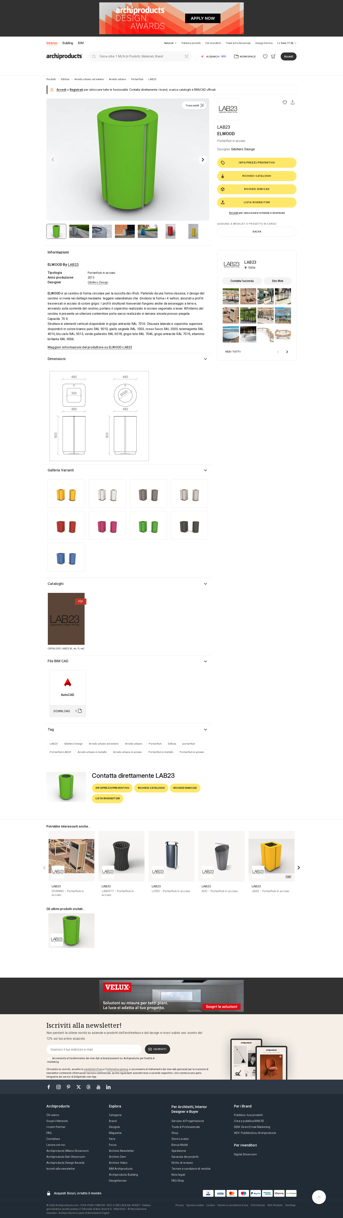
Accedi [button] (288, 56)
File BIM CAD (58, 661)
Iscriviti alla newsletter (60, 1168)
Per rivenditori (213, 43)
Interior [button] (52, 43)
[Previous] (52, 159)
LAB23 (223, 127)
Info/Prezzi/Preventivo (257, 162)
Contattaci (53, 1138)
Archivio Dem (117, 1156)
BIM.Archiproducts (121, 1168)
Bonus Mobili (180, 1144)
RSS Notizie (258, 1205)
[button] (170, 43)
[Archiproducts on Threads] (89, 1087)
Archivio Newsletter (121, 1150)
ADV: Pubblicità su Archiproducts (255, 1132)
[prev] (277, 352)
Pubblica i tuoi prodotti (248, 1115)
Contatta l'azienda (242, 281)
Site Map (290, 1205)
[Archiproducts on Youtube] (99, 1087)
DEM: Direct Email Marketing (252, 1127)
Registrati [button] (76, 89)
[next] (287, 352)
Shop (175, 1132)
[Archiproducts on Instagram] (59, 1087)
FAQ (49, 1132)
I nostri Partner (56, 1127)
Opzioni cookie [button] (195, 1205)
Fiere (112, 1138)
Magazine (115, 1132)
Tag (51, 729)
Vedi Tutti (233, 351)
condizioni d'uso (93, 1069)
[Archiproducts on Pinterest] (69, 1087)
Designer (114, 1127)
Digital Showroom (245, 1154)
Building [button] (67, 43)
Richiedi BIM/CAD (257, 188)
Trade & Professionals (238, 43)
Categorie (115, 1115)
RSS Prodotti (275, 1205)
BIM (81, 43)
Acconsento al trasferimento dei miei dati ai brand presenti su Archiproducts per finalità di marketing (101, 1060)
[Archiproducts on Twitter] (79, 1087)
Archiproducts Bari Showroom (65, 1156)
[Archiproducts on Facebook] (50, 1087)
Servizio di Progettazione (188, 1121)
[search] (94, 56)
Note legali (178, 1174)
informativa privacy (117, 1069)
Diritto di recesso (182, 1162)
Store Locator (180, 1138)
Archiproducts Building (123, 1174)
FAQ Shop (178, 1180)
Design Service (264, 43)
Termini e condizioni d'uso (232, 1205)
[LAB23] (228, 109)
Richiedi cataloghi (256, 175)
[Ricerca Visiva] (187, 56)
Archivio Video (118, 1162)
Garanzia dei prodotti (185, 1156)
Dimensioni (57, 359)
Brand (113, 1121)
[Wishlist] (265, 56)
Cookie (210, 1205)
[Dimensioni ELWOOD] (99, 416)
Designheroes (118, 1180)
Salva (256, 231)
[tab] (176, 43)
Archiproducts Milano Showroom (67, 1150)
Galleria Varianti (61, 470)
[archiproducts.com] (64, 56)
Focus (113, 1144)
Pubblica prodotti (191, 43)
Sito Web (277, 281)
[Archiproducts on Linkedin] (108, 1087)
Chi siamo (52, 1115)
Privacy (179, 1205)
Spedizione (179, 1150)
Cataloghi (56, 584)
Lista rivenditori (257, 202)
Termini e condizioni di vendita (191, 1168)
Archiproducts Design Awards (65, 1162)
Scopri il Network (57, 1121)
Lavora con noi (55, 1144)
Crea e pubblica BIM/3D (249, 1121)
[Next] (202, 159)
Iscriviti (160, 1049)
